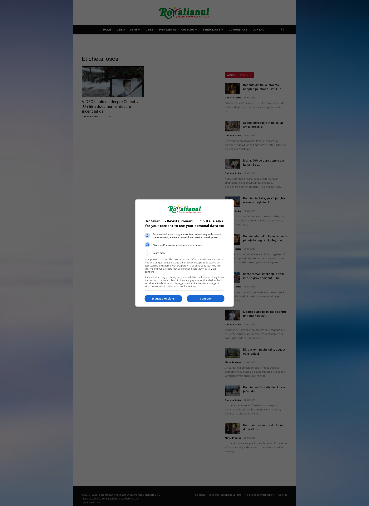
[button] (184, 253)
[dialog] (184, 253)
